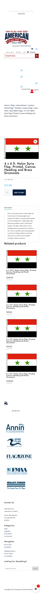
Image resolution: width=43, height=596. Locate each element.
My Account (10, 52)
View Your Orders (17, 402)
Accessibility (8, 556)
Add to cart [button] (21, 387)
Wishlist (18, 52)
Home (6, 105)
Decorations (8, 534)
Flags (13, 105)
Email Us (6, 520)
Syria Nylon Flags (16, 110)
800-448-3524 (26, 46)
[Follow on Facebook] (17, 575)
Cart (24, 52)
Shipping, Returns (9, 551)
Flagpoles (7, 531)
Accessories (8, 536)
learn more (21, 14)
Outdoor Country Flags (24, 108)
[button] (35, 141)
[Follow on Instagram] (25, 575)
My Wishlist (7, 547)
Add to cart (19, 192)
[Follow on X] (21, 575)
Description (8, 208)
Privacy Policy (8, 553)
